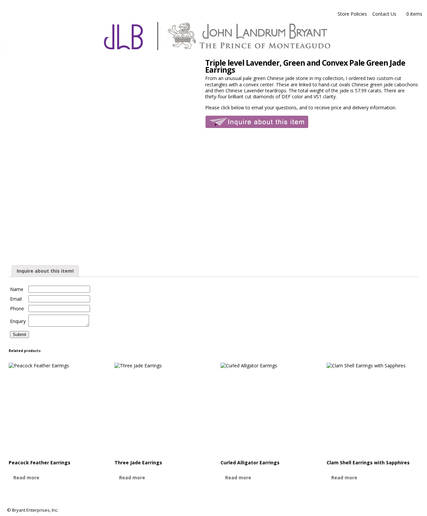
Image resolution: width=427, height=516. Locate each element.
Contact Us (384, 14)
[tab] (45, 271)
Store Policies (352, 14)
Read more (26, 477)
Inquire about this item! (45, 271)
